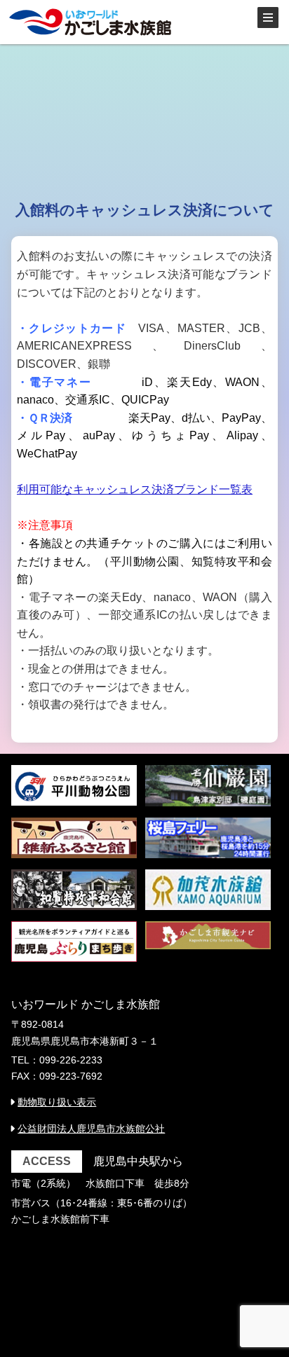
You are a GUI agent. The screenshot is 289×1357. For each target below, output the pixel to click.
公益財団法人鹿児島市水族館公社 (91, 1128)
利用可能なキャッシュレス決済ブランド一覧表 (135, 489)
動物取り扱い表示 (57, 1102)
